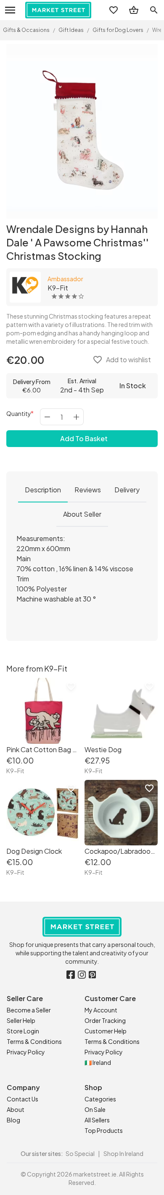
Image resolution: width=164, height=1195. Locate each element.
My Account (101, 1010)
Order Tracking (105, 1020)
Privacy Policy (26, 1052)
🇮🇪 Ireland (98, 1062)
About (15, 1109)
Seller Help (21, 1020)
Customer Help (106, 1031)
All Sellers (97, 1120)
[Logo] (58, 10)
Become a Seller (29, 1010)
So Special (80, 1153)
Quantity (18, 413)
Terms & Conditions (34, 1041)
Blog (13, 1120)
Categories (100, 1099)
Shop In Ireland (123, 1153)
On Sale (95, 1109)
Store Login (23, 1031)
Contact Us (22, 1099)
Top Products (104, 1130)
